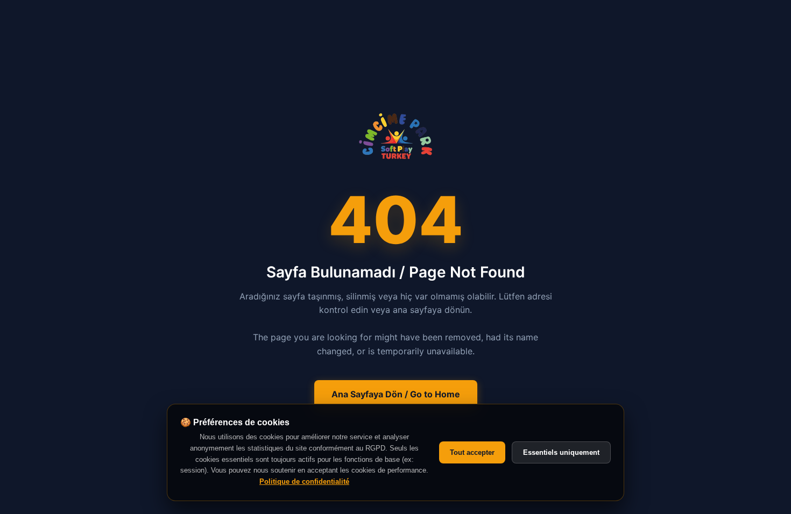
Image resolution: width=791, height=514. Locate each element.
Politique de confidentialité (304, 481)
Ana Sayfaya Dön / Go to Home (395, 394)
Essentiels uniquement (561, 452)
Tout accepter (472, 452)
